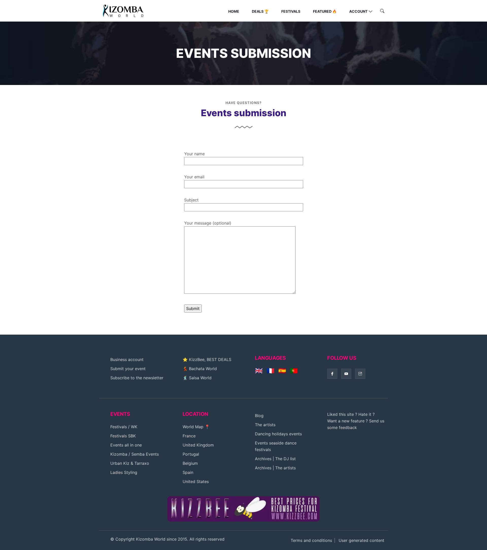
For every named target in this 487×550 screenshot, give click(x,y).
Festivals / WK (123, 426)
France (189, 435)
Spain (188, 472)
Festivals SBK (123, 435)
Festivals (290, 11)
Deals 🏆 (260, 11)
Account (358, 11)
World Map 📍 (196, 426)
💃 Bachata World (200, 368)
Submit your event (128, 368)
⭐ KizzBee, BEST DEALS (207, 359)
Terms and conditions (311, 540)
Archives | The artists (275, 467)
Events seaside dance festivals (276, 446)
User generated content (361, 540)
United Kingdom (198, 445)
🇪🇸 (282, 370)
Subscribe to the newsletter (136, 377)
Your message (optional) (207, 223)
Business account (127, 359)
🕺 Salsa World (197, 377)
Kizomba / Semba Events (134, 454)
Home (233, 11)
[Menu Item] (243, 508)
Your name (194, 153)
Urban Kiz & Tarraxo (129, 463)
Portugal (191, 454)
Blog (259, 415)
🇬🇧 (259, 370)
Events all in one (126, 445)
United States (196, 481)
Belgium (190, 463)
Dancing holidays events (278, 433)
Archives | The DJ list (275, 458)
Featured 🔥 (325, 11)
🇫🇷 (270, 370)
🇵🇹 (294, 370)
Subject (191, 199)
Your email (194, 176)
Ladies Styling (123, 472)
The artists (265, 424)
